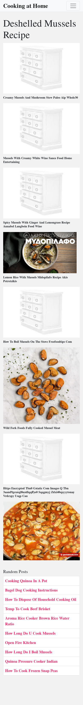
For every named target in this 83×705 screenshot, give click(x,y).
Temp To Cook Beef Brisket (27, 609)
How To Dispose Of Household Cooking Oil (40, 599)
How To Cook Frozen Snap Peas (31, 670)
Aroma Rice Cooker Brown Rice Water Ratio (37, 621)
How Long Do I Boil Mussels (28, 652)
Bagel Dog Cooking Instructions (31, 590)
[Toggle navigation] (73, 6)
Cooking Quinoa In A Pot (26, 580)
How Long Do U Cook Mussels (30, 633)
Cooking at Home (25, 5)
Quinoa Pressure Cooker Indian (31, 661)
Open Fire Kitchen (20, 642)
